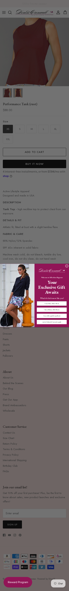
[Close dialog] (66, 266)
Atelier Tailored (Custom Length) (51, 322)
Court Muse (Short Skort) (52, 304)
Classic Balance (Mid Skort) (51, 310)
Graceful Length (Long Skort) (51, 316)
